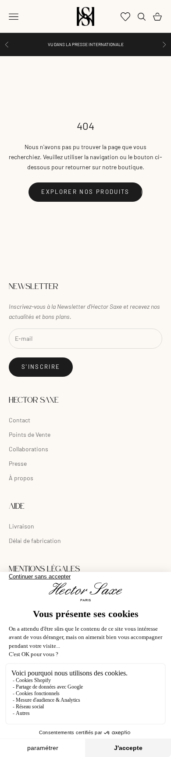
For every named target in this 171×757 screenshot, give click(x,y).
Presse (18, 463)
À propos (21, 478)
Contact (19, 420)
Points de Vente (29, 434)
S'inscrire (40, 366)
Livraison (21, 526)
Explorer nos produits (85, 191)
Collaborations (28, 449)
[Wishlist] (125, 16)
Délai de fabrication (35, 540)
